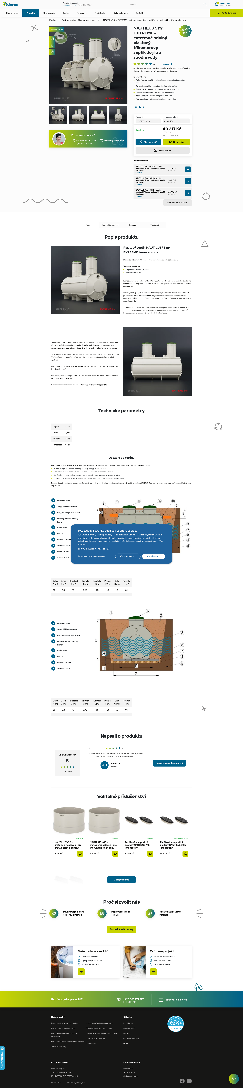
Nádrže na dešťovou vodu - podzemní (65, 1023)
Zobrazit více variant (178, 202)
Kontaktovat (165, 150)
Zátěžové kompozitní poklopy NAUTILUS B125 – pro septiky (174, 845)
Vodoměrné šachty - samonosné (99, 1028)
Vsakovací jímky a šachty (95, 1038)
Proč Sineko (100, 13)
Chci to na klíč (150, 142)
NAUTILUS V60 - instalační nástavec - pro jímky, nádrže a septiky (103, 845)
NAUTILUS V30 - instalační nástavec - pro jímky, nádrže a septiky (68, 845)
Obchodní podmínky (131, 1038)
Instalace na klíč (129, 1028)
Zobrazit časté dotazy (121, 929)
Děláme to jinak (121, 13)
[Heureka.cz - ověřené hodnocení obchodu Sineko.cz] (175, 1024)
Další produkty (121, 879)
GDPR (125, 1043)
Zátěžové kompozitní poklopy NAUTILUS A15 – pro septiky (138, 845)
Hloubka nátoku (169, 117)
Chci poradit (49, 13)
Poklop (138, 117)
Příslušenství (155, 225)
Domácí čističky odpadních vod (63, 1028)
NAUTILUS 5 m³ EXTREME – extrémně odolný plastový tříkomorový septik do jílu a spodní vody (144, 20)
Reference (82, 13)
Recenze (132, 225)
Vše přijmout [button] (153, 556)
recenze (166, 64)
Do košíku (178, 142)
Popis (88, 225)
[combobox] (167, 4)
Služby (66, 13)
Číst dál (138, 107)
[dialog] (121, 544)
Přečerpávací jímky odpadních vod (99, 1023)
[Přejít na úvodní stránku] (30, 4)
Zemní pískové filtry (58, 1046)
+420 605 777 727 (70, 5)
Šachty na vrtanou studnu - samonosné (101, 1033)
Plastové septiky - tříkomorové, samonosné (80, 20)
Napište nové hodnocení (169, 763)
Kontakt (139, 13)
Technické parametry (110, 225)
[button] (121, 549)
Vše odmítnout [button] (128, 556)
